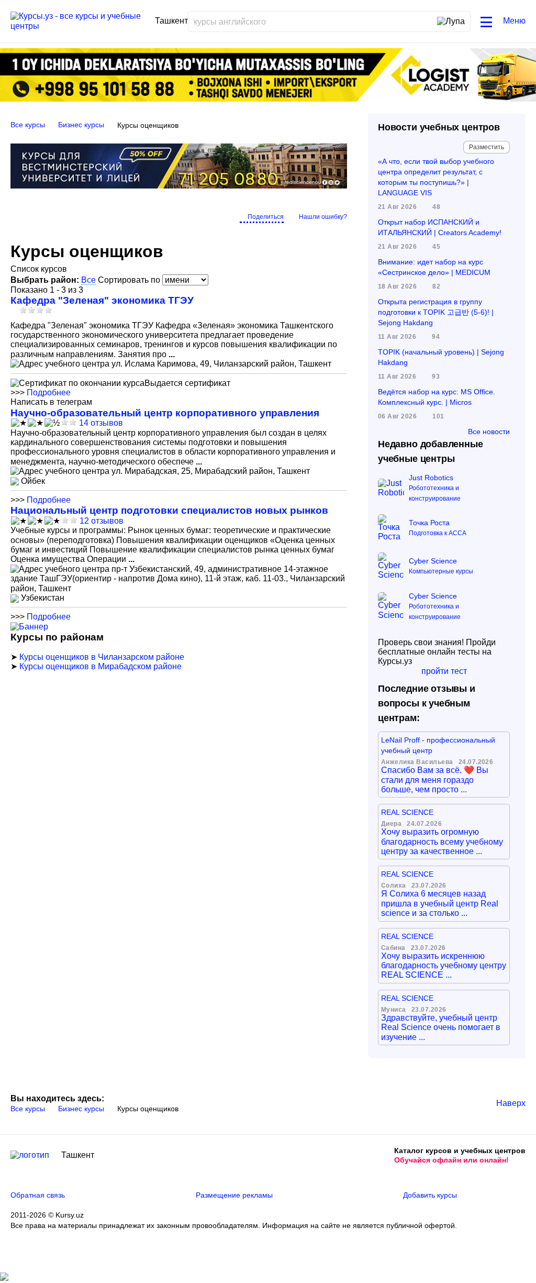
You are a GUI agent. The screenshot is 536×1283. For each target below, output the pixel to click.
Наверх (511, 1103)
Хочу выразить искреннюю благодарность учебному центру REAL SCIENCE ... (443, 966)
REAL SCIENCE (407, 812)
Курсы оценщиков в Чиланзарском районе (101, 656)
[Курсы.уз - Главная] (78, 21)
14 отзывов (101, 422)
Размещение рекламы (234, 1195)
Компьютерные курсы (441, 571)
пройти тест (444, 671)
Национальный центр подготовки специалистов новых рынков (169, 510)
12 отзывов (102, 520)
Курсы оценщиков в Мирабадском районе (100, 666)
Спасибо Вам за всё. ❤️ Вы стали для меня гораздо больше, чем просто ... (434, 780)
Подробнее (49, 392)
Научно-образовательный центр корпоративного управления (164, 412)
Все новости (489, 431)
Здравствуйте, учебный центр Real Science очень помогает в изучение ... (440, 1027)
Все (88, 279)
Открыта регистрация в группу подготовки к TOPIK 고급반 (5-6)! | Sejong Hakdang (436, 312)
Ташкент (77, 1155)
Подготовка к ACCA (437, 533)
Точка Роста (429, 522)
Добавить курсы (430, 1195)
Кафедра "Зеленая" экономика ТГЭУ (102, 300)
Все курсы (27, 124)
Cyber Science (433, 561)
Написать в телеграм (51, 401)
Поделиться (266, 216)
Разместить (486, 147)
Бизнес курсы (81, 124)
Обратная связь (37, 1195)
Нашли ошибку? (323, 216)
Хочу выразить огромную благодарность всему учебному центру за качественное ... (442, 841)
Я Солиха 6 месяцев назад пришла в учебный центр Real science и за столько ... (439, 903)
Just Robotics (431, 477)
